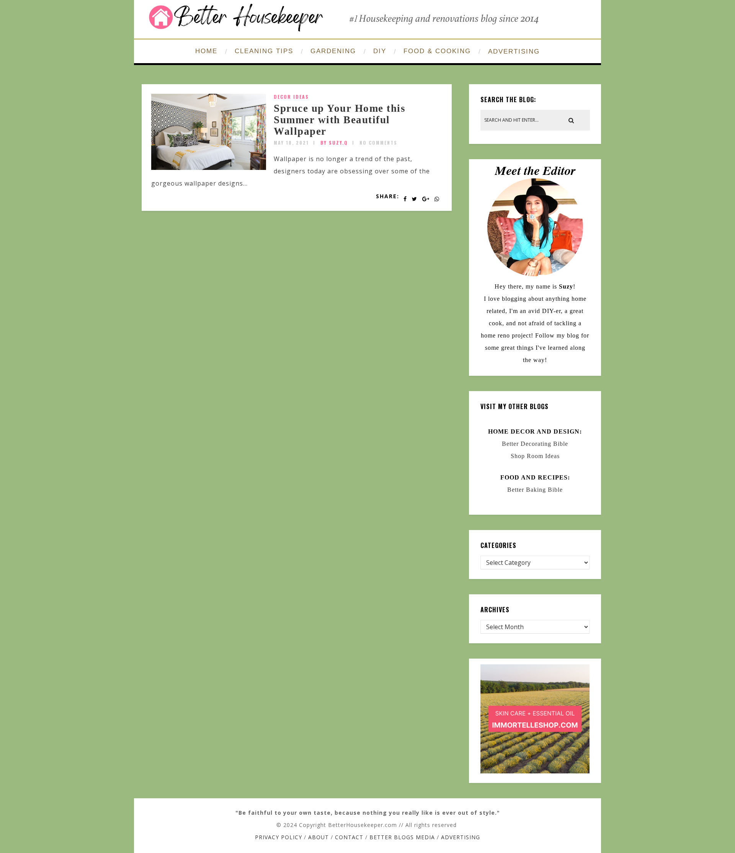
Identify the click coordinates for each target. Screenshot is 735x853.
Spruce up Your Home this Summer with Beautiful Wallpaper (339, 120)
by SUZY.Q (334, 142)
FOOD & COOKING (437, 51)
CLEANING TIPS (264, 51)
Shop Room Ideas (535, 456)
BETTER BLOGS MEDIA (402, 837)
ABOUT (318, 837)
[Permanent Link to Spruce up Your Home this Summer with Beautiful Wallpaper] (208, 167)
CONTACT (349, 837)
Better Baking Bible (535, 489)
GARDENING (333, 51)
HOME (206, 51)
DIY (379, 51)
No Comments (378, 142)
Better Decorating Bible (535, 443)
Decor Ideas (291, 96)
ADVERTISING (514, 51)
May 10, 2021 (291, 142)
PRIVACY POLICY (278, 837)
